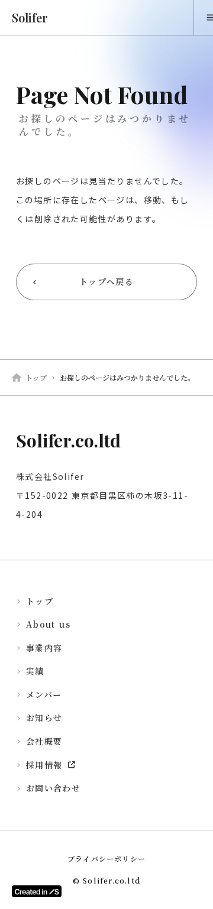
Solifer (30, 17)
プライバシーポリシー (106, 858)
